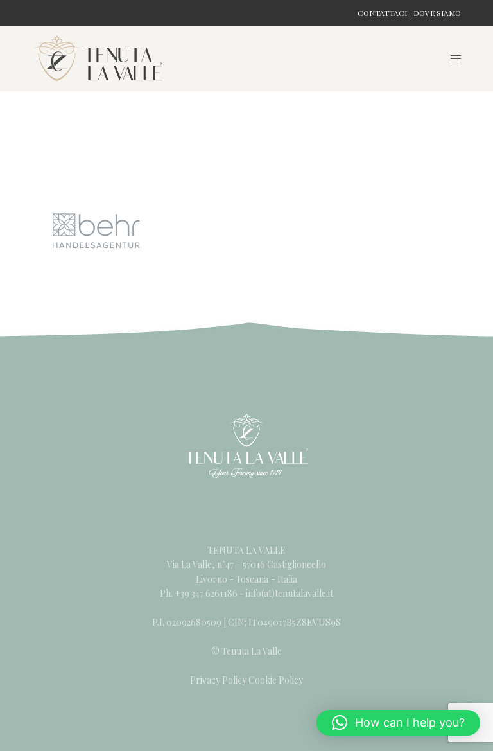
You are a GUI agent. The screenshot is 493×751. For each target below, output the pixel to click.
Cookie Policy (275, 680)
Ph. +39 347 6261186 (199, 593)
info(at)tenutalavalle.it (289, 593)
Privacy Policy (218, 680)
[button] (398, 723)
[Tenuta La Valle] (99, 58)
